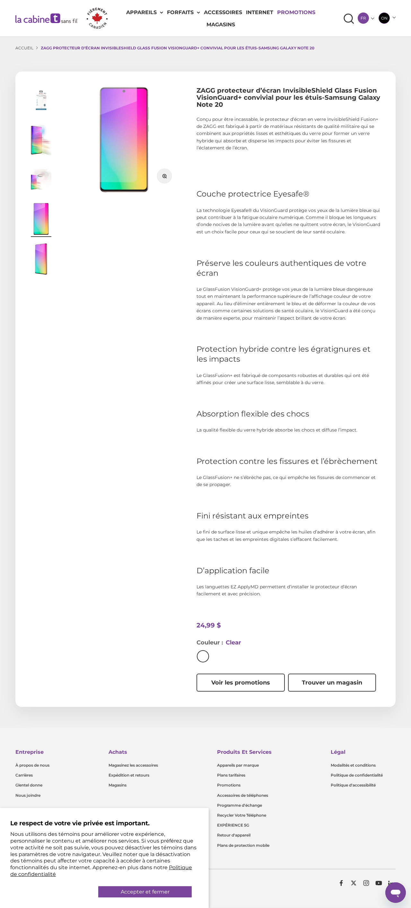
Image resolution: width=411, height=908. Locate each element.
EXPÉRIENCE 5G (233, 825)
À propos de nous (32, 765)
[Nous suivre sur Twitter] (353, 883)
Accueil (24, 48)
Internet (259, 12)
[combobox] (363, 18)
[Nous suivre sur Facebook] (341, 883)
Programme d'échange (239, 805)
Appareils (141, 12)
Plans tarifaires (231, 775)
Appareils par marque (238, 765)
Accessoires (223, 12)
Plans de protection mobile (243, 845)
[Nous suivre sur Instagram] (366, 883)
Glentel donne (28, 785)
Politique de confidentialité (357, 775)
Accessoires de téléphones (242, 795)
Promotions (296, 12)
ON (384, 18)
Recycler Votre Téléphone (241, 815)
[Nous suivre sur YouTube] (378, 883)
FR (363, 18)
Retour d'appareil (233, 835)
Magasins (220, 24)
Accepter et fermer (145, 892)
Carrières (24, 775)
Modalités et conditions (353, 765)
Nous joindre (27, 795)
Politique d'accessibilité (353, 785)
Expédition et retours (129, 775)
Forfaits (180, 12)
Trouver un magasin (332, 682)
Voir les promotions (240, 682)
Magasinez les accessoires (133, 765)
